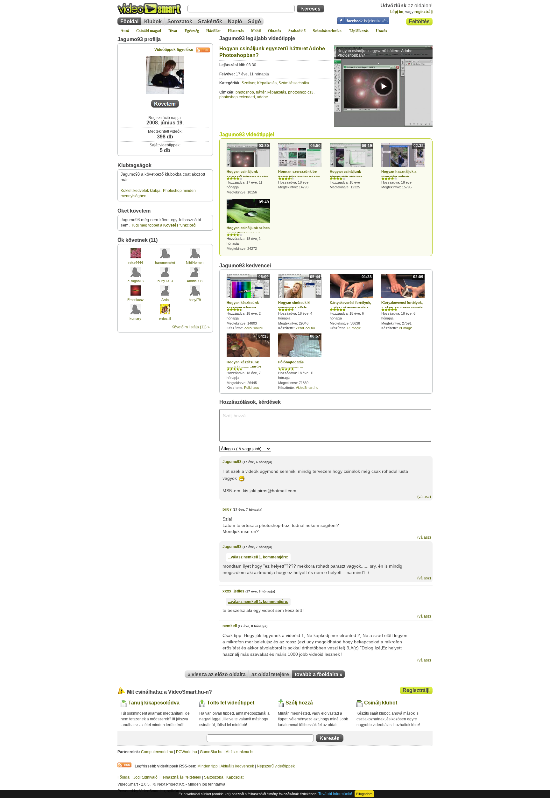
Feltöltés (419, 21)
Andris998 (194, 281)
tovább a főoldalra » (318, 674)
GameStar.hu (211, 752)
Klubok (153, 21)
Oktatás (274, 31)
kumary (135, 318)
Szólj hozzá (299, 702)
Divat (172, 31)
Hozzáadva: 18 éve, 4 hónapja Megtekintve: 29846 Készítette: (299, 302)
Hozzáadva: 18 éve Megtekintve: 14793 (299, 166)
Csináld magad (148, 31)
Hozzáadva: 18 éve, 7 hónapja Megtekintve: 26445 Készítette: (248, 361)
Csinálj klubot (380, 702)
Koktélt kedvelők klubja (140, 190)
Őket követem (134, 211)
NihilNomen (194, 262)
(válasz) (424, 496)
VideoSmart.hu (307, 387)
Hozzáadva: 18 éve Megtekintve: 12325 (351, 166)
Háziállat (213, 31)
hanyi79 (195, 300)
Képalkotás (267, 83)
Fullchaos (251, 387)
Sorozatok (179, 21)
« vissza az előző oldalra (216, 674)
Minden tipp (207, 766)
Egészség (192, 31)
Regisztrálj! (416, 690)
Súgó (254, 21)
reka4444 (135, 262)
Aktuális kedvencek (237, 766)
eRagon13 (136, 281)
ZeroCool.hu (253, 328)
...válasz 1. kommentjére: (258, 557)
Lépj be (396, 12)
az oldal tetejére (270, 674)
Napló (235, 21)
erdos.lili (165, 318)
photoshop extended (237, 97)
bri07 (227, 509)
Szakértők (210, 21)
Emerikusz (135, 300)
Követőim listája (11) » (191, 327)
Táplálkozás (359, 31)
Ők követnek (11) (137, 240)
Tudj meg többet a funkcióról (163, 225)
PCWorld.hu (186, 752)
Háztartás (236, 31)
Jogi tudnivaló (145, 777)
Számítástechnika (327, 31)
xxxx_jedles (233, 591)
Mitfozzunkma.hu (240, 752)
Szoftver (248, 83)
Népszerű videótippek (276, 766)
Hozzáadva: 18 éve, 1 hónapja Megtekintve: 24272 (248, 225)
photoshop (245, 92)
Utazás (381, 31)
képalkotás (276, 92)
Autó (125, 31)
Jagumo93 (232, 461)
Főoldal (129, 21)
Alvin (165, 300)
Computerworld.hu (157, 752)
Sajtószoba (213, 777)
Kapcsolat (234, 777)
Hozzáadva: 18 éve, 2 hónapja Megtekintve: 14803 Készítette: (248, 302)
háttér (260, 92)
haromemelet (165, 262)
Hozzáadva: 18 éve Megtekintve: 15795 (402, 167)
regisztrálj (423, 12)
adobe (262, 97)
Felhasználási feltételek (180, 777)
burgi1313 (165, 281)
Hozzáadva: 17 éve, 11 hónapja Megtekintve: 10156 (248, 169)
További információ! (335, 794)
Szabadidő (297, 31)
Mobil (256, 31)
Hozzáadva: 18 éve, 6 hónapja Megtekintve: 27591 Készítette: (402, 302)
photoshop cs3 (301, 92)
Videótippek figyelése (173, 49)
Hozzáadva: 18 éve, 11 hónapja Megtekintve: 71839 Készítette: (299, 361)
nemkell (229, 626)
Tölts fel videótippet (230, 702)
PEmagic (354, 328)
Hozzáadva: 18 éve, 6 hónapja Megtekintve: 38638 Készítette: (351, 302)
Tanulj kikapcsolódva (154, 702)
